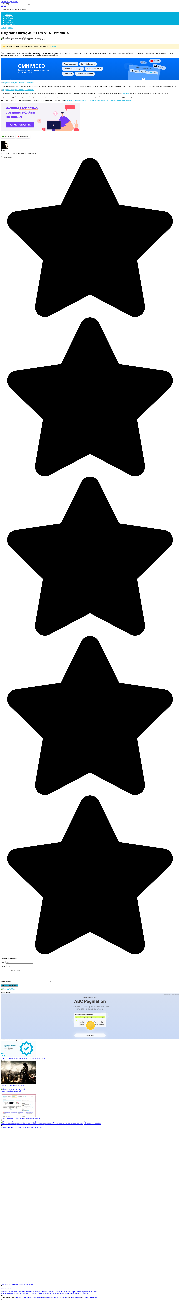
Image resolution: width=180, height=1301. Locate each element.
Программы (9, 18)
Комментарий (6, 982)
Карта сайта (18, 1297)
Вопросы (8, 20)
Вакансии (93, 1297)
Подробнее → (54, 46)
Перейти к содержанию (9, 2)
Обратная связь (75, 1297)
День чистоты (6, 1288)
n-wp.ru (3, 6)
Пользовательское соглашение (34, 1297)
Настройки (9, 17)
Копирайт (85, 1297)
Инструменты (10, 24)
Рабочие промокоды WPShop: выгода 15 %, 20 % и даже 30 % (23, 1058)
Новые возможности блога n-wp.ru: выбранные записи (20, 1118)
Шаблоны (8, 15)
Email (3, 966)
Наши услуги (9, 22)
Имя (3, 962)
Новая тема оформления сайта (11, 1091)
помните (126, 93)
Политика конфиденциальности (57, 1297)
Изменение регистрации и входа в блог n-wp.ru (17, 1284)
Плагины (8, 13)
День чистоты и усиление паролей (13, 1085)
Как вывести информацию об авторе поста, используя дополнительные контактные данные (98, 100)
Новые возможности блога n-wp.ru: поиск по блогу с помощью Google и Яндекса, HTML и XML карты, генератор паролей (45, 1293)
